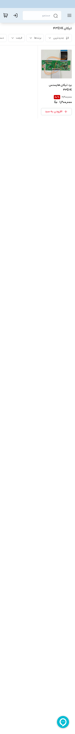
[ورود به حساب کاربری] (16, 15)
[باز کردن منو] (68, 15)
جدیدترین (58, 38)
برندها (37, 38)
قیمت (19, 38)
